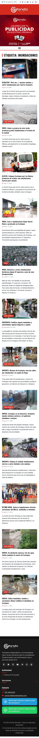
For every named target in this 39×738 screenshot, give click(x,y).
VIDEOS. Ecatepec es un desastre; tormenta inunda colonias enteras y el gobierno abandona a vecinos (18, 416)
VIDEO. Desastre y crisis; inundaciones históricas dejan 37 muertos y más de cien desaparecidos (18, 272)
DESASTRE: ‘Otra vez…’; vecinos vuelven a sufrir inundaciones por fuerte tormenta (17, 83)
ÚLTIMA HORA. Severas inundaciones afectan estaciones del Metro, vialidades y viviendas (19, 508)
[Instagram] (25, 2)
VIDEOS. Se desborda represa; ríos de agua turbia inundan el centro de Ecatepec (18, 553)
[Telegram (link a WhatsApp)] (22, 664)
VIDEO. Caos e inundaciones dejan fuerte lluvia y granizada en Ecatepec (17, 222)
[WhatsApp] (27, 664)
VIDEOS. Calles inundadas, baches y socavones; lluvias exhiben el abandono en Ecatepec (18, 600)
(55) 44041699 (10, 692)
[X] (22, 2)
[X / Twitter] (8, 664)
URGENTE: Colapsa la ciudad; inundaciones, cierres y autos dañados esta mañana (18, 462)
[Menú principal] (19, 48)
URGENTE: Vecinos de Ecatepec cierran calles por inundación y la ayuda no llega (19, 371)
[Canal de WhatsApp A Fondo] (19, 30)
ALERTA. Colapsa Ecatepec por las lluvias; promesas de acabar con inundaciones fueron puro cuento (17, 178)
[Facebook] (20, 2)
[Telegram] (30, 2)
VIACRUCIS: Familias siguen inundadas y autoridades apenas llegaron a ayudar (17, 323)
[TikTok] (32, 2)
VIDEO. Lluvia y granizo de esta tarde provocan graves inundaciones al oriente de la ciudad (18, 130)
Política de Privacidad (11, 675)
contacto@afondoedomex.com (16, 696)
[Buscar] (35, 2)
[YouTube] (27, 2)
